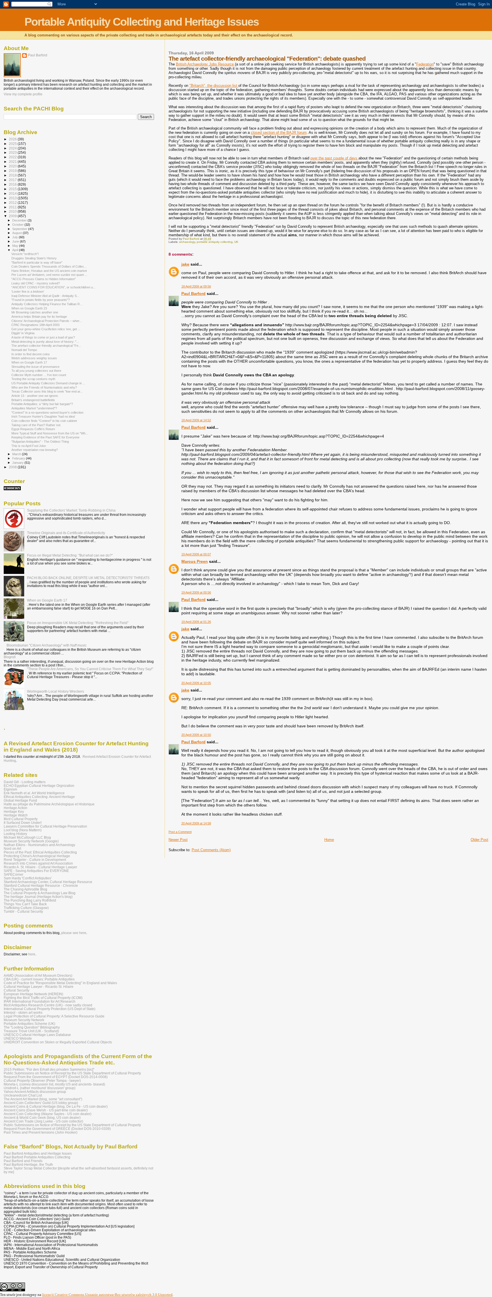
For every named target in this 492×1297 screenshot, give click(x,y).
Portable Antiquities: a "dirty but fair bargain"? (42, 404)
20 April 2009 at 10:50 (196, 734)
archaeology (187, 241)
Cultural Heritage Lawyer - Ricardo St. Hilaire (38, 986)
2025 (13, 143)
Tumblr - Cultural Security (23, 911)
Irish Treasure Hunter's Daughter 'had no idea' (43, 416)
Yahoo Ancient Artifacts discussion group (35, 1091)
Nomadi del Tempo (24, 350)
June (16, 241)
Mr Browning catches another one (34, 312)
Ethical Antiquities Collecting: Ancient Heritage (39, 797)
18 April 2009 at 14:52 (196, 420)
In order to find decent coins (30, 354)
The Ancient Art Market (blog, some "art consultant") (43, 1099)
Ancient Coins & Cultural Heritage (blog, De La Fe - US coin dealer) (56, 1106)
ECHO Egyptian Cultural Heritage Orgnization (39, 785)
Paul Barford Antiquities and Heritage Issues (38, 1153)
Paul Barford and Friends (23, 1161)
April (15, 250)
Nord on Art (12, 848)
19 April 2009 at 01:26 (196, 621)
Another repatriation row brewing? (34, 450)
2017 (13, 180)
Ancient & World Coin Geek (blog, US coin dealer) (42, 1117)
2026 (13, 139)
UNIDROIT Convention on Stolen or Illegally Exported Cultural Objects (58, 1042)
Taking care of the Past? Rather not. (36, 425)
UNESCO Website (18, 1038)
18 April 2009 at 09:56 (196, 286)
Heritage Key (14, 811)
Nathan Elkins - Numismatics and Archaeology (39, 845)
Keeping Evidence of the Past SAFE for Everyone (45, 437)
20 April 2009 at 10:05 (196, 683)
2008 (13, 467)
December (20, 220)
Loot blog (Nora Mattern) (23, 830)
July (15, 237)
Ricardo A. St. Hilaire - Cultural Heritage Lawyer (40, 867)
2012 (13, 202)
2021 (13, 161)
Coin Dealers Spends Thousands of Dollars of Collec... (49, 266)
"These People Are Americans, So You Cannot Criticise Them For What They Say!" (90, 669)
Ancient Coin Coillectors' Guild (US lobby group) (41, 1103)
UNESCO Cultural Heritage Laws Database (37, 1035)
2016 (13, 184)
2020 (13, 166)
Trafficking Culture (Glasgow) (26, 908)
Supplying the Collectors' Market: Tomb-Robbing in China (71, 510)
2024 (13, 148)
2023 (13, 152)
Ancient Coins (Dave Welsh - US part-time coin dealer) (46, 1110)
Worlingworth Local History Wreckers (55, 691)
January (18, 462)
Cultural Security (16, 990)
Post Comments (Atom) (211, 850)
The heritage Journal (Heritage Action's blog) (38, 896)
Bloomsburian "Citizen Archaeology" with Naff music (47, 645)
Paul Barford (193, 293)
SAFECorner (13, 874)
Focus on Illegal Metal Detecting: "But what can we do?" (70, 555)
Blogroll (10, 657)
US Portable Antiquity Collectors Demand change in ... (48, 383)
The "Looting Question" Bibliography (32, 1027)
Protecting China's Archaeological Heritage (37, 856)
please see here (73, 933)
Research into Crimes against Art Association (38, 863)
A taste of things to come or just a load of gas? (43, 337)
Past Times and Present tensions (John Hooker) (40, 1132)
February (19, 458)
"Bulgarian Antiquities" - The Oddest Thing (40, 441)
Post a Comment (180, 832)
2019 (13, 171)
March (17, 454)
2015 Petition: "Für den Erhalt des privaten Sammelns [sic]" (49, 1069)
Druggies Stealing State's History (34, 258)
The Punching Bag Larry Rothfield (30, 900)
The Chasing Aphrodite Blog (25, 889)
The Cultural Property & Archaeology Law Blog (39, 893)
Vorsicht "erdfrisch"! (25, 254)
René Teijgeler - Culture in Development (35, 859)
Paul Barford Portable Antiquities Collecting (37, 1157)
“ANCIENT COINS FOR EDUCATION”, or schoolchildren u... (53, 287)
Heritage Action (15, 808)
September (20, 229)
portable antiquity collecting (215, 241)
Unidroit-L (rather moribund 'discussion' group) (39, 1088)
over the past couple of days (334, 158)
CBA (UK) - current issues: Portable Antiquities (39, 979)
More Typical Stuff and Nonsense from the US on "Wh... (49, 433)
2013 (13, 198)
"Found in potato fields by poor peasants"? (40, 299)
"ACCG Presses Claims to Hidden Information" (43, 279)
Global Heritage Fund (20, 800)
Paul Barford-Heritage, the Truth (28, 1164)
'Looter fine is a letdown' (27, 291)
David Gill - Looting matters (25, 782)
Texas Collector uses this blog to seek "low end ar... (47, 391)
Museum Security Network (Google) (31, 841)
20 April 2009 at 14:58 (196, 823)
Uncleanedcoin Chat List (23, 1095)
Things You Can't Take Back (25, 904)
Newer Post (178, 840)
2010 (13, 211)
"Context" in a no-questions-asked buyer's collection (47, 412)
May (15, 245)
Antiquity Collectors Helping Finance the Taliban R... (46, 304)
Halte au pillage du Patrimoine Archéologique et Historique (49, 804)
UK (236, 241)
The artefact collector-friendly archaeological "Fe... (46, 345)
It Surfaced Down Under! (23, 822)
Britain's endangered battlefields (33, 400)
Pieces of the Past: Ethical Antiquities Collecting (40, 852)
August (17, 233)
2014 (13, 193)
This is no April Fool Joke (28, 446)
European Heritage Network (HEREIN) (33, 994)
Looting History (15, 834)
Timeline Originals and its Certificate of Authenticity (66, 533)
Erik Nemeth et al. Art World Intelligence (34, 793)
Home (329, 840)
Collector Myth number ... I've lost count (38, 375)
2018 (13, 175)
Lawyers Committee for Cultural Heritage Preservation (45, 826)
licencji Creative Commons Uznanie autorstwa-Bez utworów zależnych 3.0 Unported (107, 1294)
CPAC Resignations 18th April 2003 (35, 325)
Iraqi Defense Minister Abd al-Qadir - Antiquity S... (45, 295)
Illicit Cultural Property (21, 819)
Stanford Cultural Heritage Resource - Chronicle (41, 885)
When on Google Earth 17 (29, 362)
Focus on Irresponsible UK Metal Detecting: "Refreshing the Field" (77, 623)
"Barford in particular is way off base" (36, 262)
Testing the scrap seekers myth (33, 379)
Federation (425, 64)
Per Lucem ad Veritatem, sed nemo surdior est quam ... (49, 274)
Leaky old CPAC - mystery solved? (35, 283)
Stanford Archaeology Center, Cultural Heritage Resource (48, 882)
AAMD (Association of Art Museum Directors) (38, 975)
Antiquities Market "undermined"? (34, 408)
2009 (13, 216)
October (18, 224)
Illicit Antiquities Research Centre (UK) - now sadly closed (48, 1005)
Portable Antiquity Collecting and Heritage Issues (141, 22)
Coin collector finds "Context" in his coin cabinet (44, 420)
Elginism (10, 789)
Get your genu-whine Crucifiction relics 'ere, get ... (45, 329)
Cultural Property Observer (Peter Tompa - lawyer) (42, 1080)
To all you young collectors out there (36, 370)
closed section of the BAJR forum (279, 132)
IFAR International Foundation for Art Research (39, 1001)
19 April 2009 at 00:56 (196, 592)
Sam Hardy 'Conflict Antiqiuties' (28, 878)
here (31, 954)
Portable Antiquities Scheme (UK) (29, 1023)
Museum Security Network (24, 1020)
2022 (13, 157)
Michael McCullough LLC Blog (27, 837)
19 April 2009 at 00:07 (196, 554)
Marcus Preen (194, 561)
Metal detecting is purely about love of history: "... (45, 341)
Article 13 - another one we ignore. (35, 395)
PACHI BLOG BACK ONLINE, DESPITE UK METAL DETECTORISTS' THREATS (88, 578)
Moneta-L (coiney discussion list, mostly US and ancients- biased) (54, 1084)
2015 (13, 189)
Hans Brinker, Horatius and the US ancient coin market (49, 270)
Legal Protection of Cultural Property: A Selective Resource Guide (54, 1016)
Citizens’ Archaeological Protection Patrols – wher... (46, 321)
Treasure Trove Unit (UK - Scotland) (31, 1031)
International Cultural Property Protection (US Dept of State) (49, 1009)
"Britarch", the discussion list (213, 85)
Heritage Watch (16, 815)
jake (185, 264)
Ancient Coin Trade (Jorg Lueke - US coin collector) (43, 1121)
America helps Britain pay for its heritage (39, 316)
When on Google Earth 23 (29, 308)
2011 (13, 207)
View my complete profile (23, 94)
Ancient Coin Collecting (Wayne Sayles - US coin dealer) (47, 1114)
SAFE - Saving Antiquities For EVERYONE (36, 871)
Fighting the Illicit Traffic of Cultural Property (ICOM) (43, 998)
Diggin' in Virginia (22, 333)
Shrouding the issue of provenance (35, 366)
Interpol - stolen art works (23, 1012)
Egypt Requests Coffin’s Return (33, 429)
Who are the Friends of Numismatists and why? (44, 387)
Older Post (479, 840)
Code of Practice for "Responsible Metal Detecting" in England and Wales (60, 983)
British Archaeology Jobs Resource (205, 64)
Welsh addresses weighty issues (34, 358)
